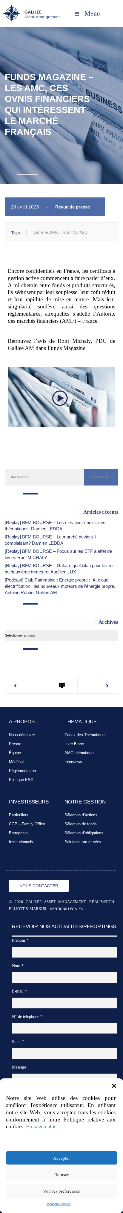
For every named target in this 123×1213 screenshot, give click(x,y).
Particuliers (18, 815)
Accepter (61, 1158)
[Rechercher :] (44, 476)
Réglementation (22, 770)
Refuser (61, 1174)
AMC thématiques (80, 753)
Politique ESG (21, 779)
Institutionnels (21, 842)
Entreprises (19, 833)
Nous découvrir (22, 735)
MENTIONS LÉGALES (66, 909)
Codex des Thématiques (85, 735)
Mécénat (16, 762)
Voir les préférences (61, 1191)
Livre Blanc (74, 744)
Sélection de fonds (80, 824)
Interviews (73, 762)
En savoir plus (41, 1126)
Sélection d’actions (80, 815)
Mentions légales (59, 1204)
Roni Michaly (75, 232)
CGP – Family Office (27, 824)
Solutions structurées (82, 842)
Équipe (15, 753)
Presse (15, 744)
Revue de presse (72, 206)
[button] (114, 1086)
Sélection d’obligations (83, 833)
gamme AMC (46, 232)
